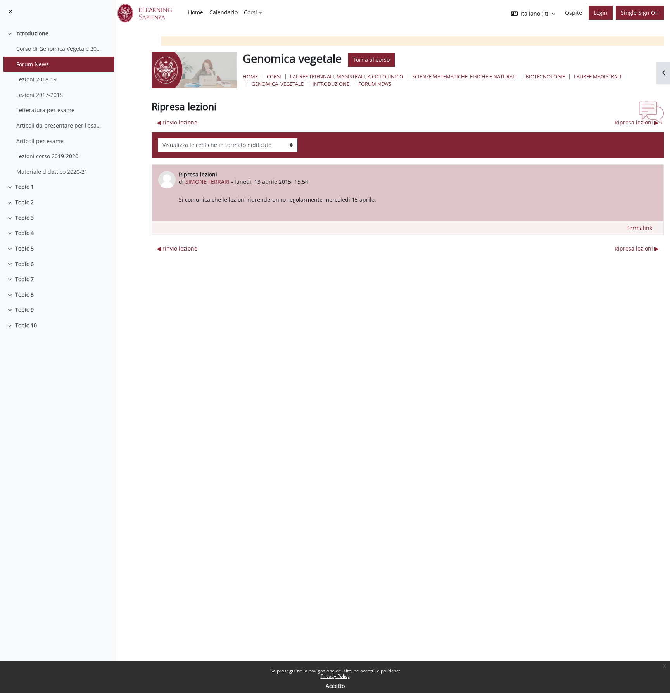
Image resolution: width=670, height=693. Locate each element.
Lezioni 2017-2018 (39, 95)
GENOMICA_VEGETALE (278, 83)
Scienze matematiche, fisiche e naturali (464, 76)
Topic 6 (24, 264)
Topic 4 (24, 233)
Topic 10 (26, 325)
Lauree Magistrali (598, 76)
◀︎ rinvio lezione (177, 122)
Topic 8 (24, 294)
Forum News (32, 64)
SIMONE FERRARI (207, 181)
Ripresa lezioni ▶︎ (637, 122)
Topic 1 (24, 186)
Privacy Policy (335, 676)
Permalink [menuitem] (639, 228)
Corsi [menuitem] (250, 12)
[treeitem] (58, 102)
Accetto (335, 686)
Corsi (274, 76)
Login (601, 12)
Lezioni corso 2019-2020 (47, 156)
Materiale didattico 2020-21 (52, 171)
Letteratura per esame (45, 110)
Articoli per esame (40, 141)
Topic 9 (24, 309)
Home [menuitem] (195, 12)
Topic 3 (24, 217)
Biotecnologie (545, 76)
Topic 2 (24, 202)
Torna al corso (371, 59)
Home (250, 76)
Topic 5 (24, 248)
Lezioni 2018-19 (36, 79)
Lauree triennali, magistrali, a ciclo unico (346, 76)
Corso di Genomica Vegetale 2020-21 (59, 48)
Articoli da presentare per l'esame (59, 125)
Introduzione (31, 33)
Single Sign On (640, 12)
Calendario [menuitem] (223, 12)
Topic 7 (24, 279)
